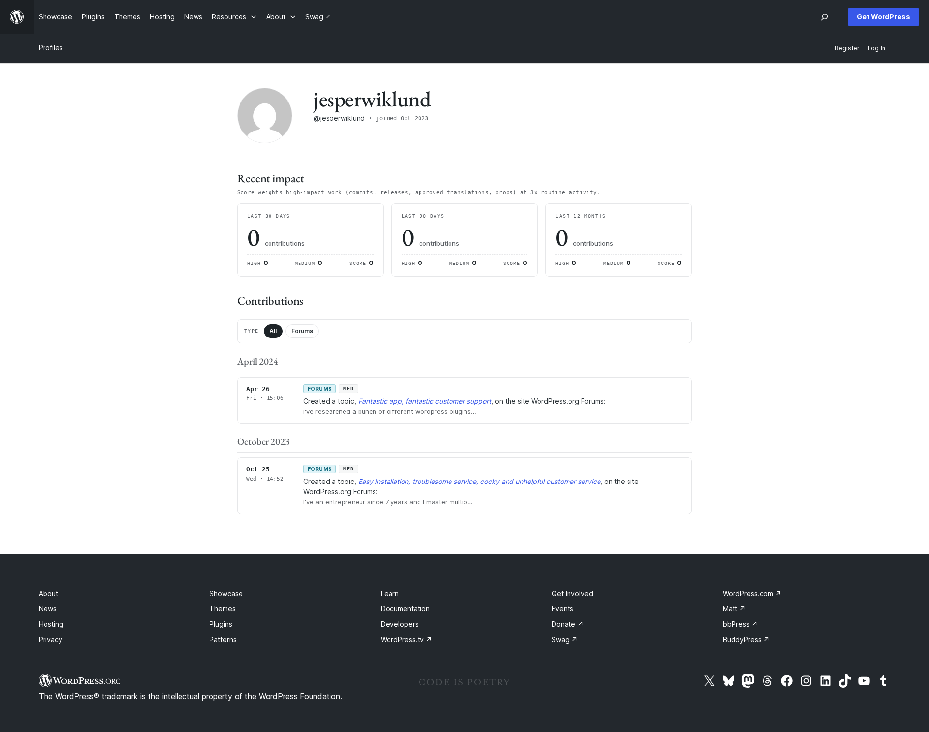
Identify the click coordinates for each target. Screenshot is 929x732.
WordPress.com (752, 593)
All (273, 331)
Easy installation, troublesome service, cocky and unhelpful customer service (479, 481)
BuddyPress (746, 639)
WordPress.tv (406, 639)
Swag (565, 639)
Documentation (405, 608)
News (48, 608)
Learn (390, 593)
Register (847, 48)
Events (562, 608)
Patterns (223, 639)
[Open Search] (824, 17)
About (48, 593)
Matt (734, 608)
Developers (400, 624)
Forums (302, 331)
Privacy (50, 639)
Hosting (51, 624)
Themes (223, 608)
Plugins (221, 624)
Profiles (51, 48)
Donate (568, 624)
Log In (876, 48)
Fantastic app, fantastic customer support (424, 401)
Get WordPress (883, 17)
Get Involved (572, 593)
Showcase (226, 593)
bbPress (740, 624)
